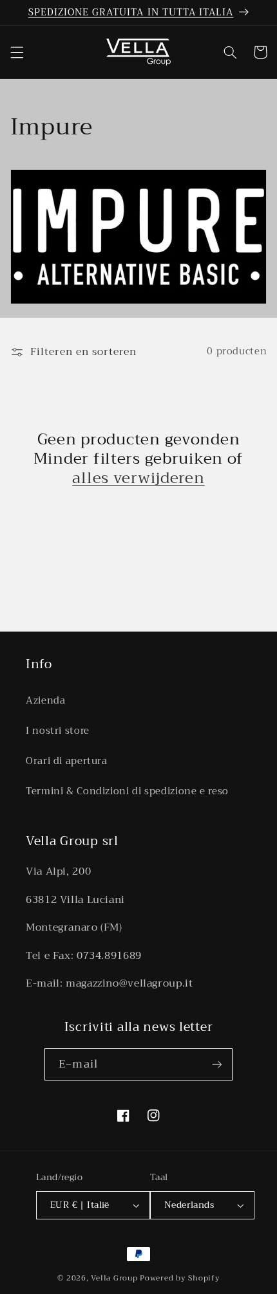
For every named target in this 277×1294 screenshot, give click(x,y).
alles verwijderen (138, 478)
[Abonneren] (216, 1064)
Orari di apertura (67, 760)
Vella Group (114, 1277)
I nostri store (58, 730)
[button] (17, 52)
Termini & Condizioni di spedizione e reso (127, 791)
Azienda (45, 700)
